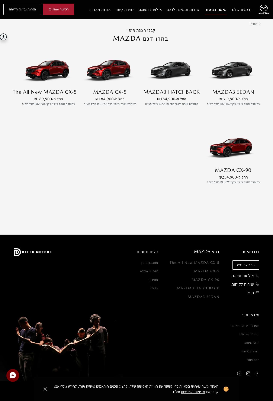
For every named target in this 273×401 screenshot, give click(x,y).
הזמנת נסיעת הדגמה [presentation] (22, 9)
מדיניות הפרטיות (193, 391)
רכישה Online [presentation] (59, 9)
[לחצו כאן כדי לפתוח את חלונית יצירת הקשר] (12, 375)
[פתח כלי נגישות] (3, 36)
